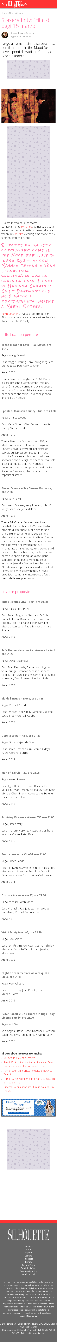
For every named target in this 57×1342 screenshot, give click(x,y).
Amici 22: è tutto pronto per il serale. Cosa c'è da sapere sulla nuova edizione (28, 1064)
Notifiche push (28, 1274)
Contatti (28, 1255)
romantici (26, 226)
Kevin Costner (9, 313)
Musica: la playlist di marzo (19, 1058)
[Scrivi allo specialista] (28, 1108)
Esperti (28, 1252)
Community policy (28, 1271)
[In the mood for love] (28, 106)
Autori (28, 1249)
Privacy (28, 1261)
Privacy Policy (28, 1265)
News (11, 13)
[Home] (17, 4)
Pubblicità (28, 1258)
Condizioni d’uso (28, 1268)
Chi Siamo (28, 1246)
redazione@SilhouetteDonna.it (21, 1330)
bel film (18, 234)
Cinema (19, 13)
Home (4, 13)
